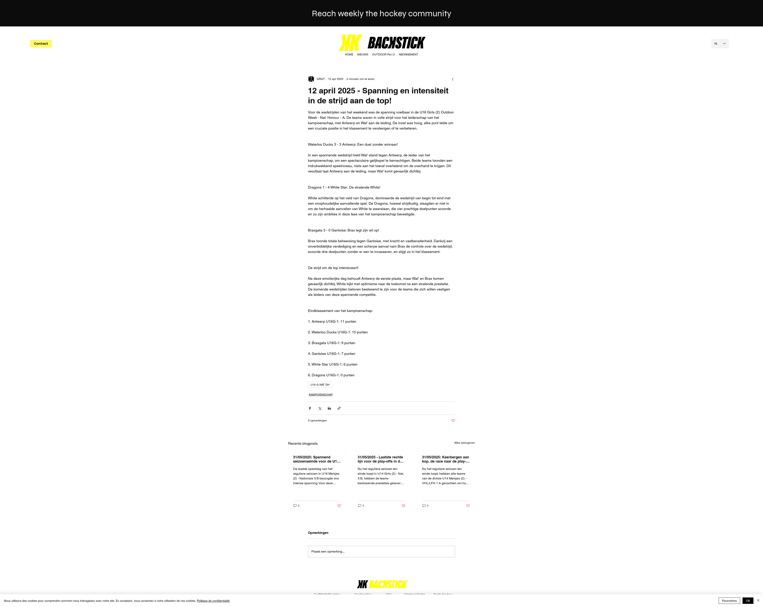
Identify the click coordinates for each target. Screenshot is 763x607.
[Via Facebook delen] (310, 408)
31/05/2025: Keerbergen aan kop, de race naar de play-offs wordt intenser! (445, 459)
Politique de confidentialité (213, 601)
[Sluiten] (758, 600)
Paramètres (729, 601)
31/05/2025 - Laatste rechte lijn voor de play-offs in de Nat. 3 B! (380, 459)
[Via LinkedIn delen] (329, 408)
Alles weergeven (464, 442)
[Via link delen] (339, 408)
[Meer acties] (452, 78)
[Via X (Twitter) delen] (319, 408)
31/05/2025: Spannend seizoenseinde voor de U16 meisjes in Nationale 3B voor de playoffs (316, 459)
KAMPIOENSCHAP (321, 394)
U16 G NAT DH (320, 384)
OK (748, 601)
